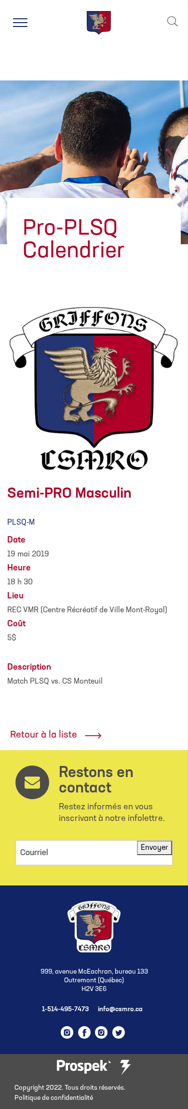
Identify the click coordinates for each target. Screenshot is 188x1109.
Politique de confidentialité (53, 1098)
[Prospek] (84, 1067)
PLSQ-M (21, 523)
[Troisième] (125, 1067)
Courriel (34, 853)
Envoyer (154, 848)
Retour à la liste (43, 735)
